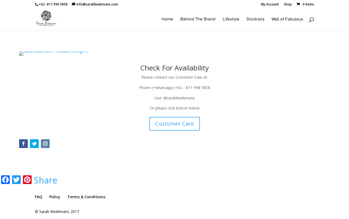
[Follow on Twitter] (34, 143)
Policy (54, 196)
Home (167, 19)
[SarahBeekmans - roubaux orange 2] (53, 55)
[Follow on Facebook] (23, 143)
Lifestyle (230, 19)
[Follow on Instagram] (45, 143)
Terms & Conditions (86, 196)
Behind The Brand (197, 19)
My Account (270, 5)
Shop (288, 5)
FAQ (38, 196)
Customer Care (174, 123)
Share (45, 180)
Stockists (255, 19)
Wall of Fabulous (287, 19)
